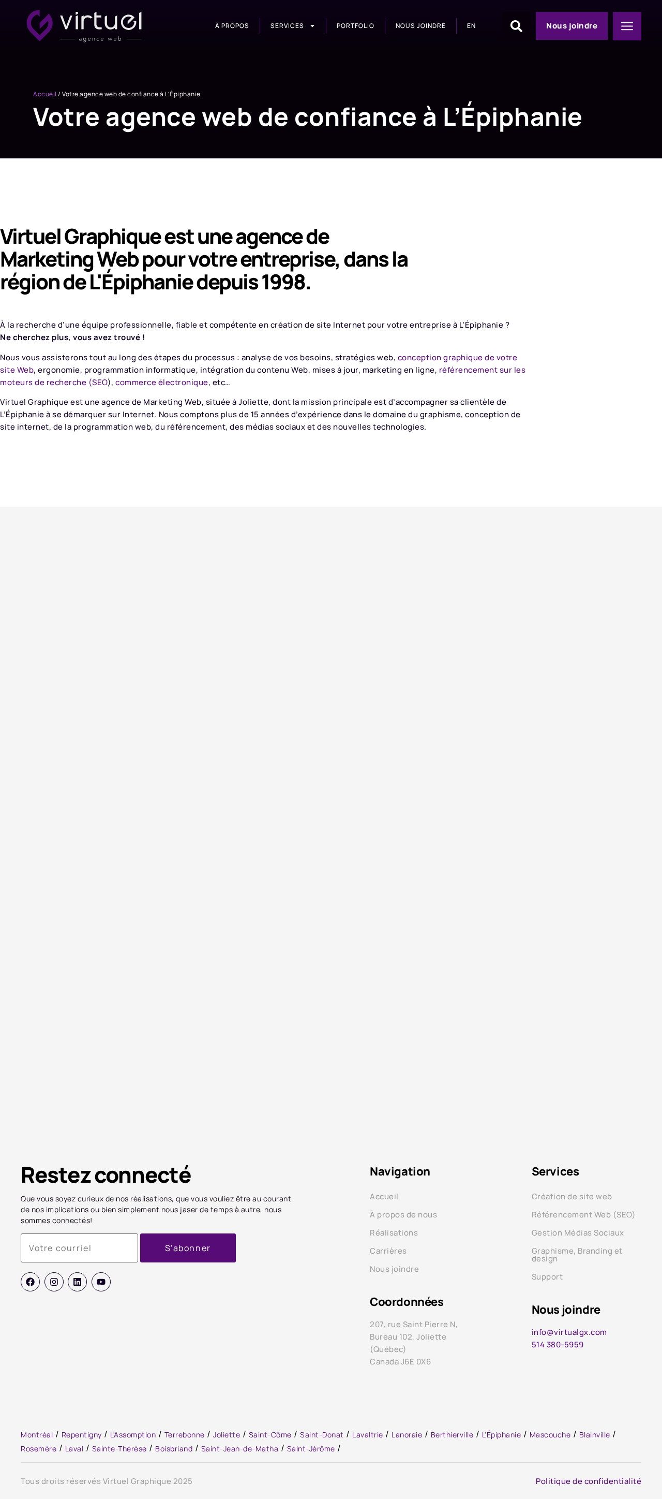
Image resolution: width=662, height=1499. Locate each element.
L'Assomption (133, 1434)
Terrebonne (184, 1434)
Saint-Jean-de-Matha (240, 1448)
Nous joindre (421, 25)
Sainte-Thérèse (119, 1448)
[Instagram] (54, 1281)
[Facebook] (30, 1281)
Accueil (45, 94)
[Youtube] (101, 1281)
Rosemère (38, 1448)
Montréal (37, 1434)
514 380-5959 (558, 1344)
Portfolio (355, 25)
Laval (74, 1448)
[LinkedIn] (77, 1281)
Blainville (594, 1434)
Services (287, 25)
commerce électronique (161, 382)
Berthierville (452, 1434)
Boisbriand (173, 1448)
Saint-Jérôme (311, 1448)
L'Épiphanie (501, 1434)
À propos (232, 25)
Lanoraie (407, 1434)
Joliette (226, 1434)
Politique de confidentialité (588, 1481)
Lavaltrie (367, 1434)
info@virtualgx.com (569, 1332)
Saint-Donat (322, 1434)
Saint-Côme (270, 1434)
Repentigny (82, 1434)
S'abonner (188, 1248)
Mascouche (550, 1434)
